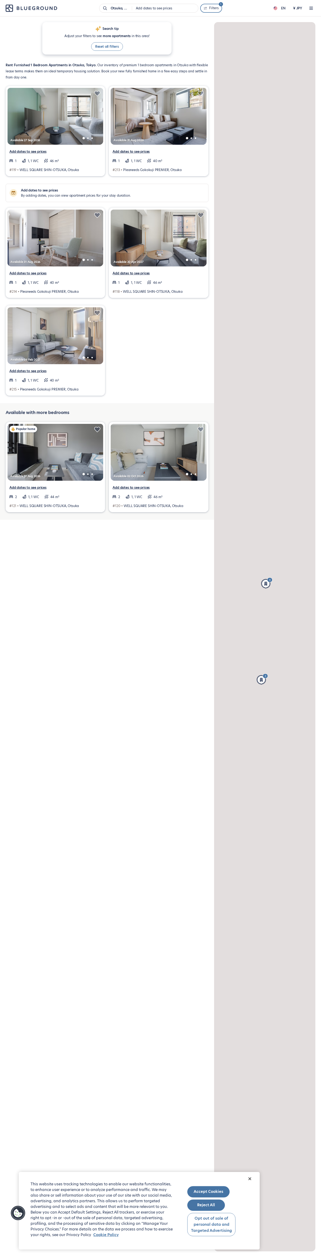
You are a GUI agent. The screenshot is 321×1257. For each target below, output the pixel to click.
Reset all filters (107, 46)
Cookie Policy (106, 1234)
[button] (266, 583)
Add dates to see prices (28, 151)
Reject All (206, 1205)
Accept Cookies (208, 1191)
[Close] (250, 1179)
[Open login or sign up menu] (311, 8)
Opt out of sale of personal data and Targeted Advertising (211, 1224)
